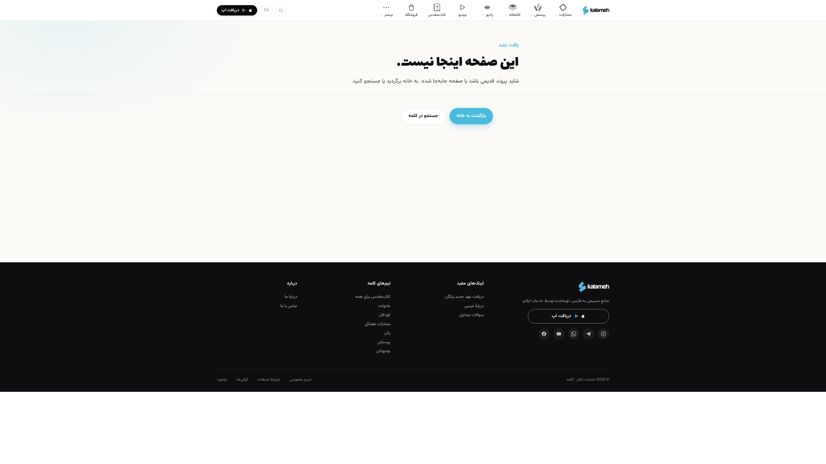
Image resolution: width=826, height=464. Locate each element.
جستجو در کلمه (423, 116)
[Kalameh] (595, 10)
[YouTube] (559, 334)
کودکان (384, 315)
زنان (387, 333)
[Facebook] (544, 334)
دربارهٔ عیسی (474, 306)
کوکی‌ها (242, 379)
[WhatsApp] (573, 334)
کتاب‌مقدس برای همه (372, 297)
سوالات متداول (471, 315)
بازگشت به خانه (471, 116)
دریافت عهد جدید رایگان (464, 297)
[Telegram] (588, 334)
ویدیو (462, 15)
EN (266, 10)
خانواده (384, 306)
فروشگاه (411, 15)
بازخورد (222, 379)
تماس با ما (288, 306)
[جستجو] (281, 10)
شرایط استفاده (268, 379)
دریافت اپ (561, 316)
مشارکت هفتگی (377, 324)
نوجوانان (383, 351)
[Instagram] (603, 334)
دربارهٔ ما (291, 297)
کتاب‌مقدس (437, 15)
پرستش (384, 342)
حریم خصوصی (300, 379)
